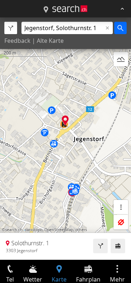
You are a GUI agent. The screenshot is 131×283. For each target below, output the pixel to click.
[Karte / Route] (46, 9)
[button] (65, 120)
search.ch (14, 229)
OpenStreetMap (58, 229)
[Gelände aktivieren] (121, 59)
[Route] (100, 246)
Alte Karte (50, 41)
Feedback (17, 41)
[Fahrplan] (118, 246)
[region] (65, 138)
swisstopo (33, 229)
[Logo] (69, 8)
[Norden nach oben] (121, 76)
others (81, 229)
